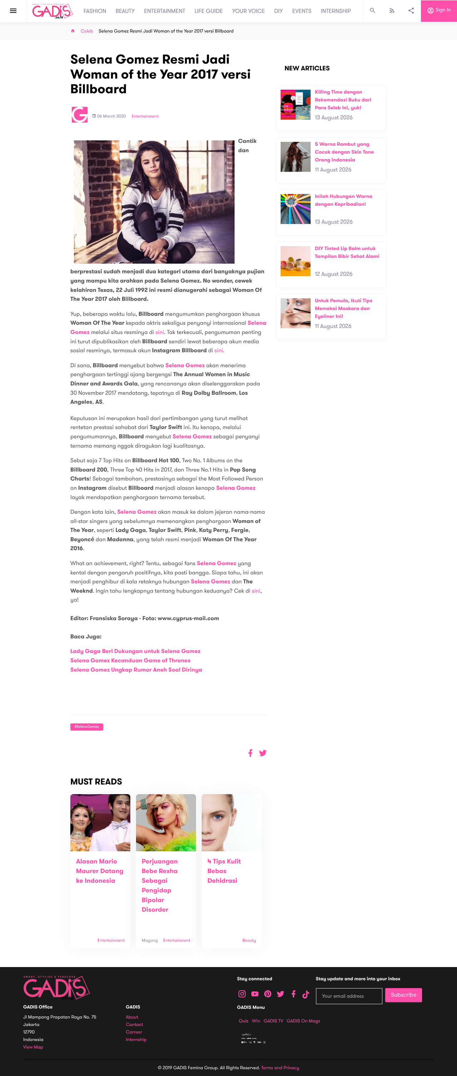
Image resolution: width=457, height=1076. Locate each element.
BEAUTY (125, 11)
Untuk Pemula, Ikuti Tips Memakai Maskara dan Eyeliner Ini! (343, 308)
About (132, 1017)
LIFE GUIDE (209, 11)
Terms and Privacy (280, 1068)
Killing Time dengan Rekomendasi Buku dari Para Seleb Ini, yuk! (343, 100)
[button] (262, 753)
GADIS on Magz (303, 1021)
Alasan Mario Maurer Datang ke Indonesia (100, 871)
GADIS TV (273, 1021)
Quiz (243, 1021)
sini (159, 332)
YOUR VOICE (248, 11)
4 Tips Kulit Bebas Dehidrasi (224, 871)
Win (256, 1021)
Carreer (134, 1032)
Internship (136, 1039)
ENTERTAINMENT (164, 11)
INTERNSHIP (336, 11)
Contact (134, 1024)
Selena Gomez (185, 365)
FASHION (95, 11)
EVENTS (302, 11)
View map (33, 1047)
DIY (278, 11)
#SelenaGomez (87, 726)
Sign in (442, 10)
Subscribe (403, 995)
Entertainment (145, 116)
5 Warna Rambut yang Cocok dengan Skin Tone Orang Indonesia (344, 152)
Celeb (87, 31)
